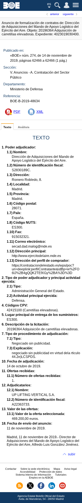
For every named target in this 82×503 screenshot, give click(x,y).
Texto (7, 127)
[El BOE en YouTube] (62, 488)
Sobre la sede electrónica (35, 468)
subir (71, 454)
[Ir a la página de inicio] (11, 7)
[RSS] (19, 488)
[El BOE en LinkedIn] (51, 488)
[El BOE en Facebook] (41, 488)
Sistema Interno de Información (33, 474)
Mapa (57, 468)
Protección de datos (50, 471)
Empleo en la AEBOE (41, 477)
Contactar (10, 468)
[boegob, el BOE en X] (30, 488)
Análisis (23, 127)
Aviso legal (70, 468)
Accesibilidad (27, 471)
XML (39, 112)
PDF (16, 112)
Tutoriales (60, 474)
